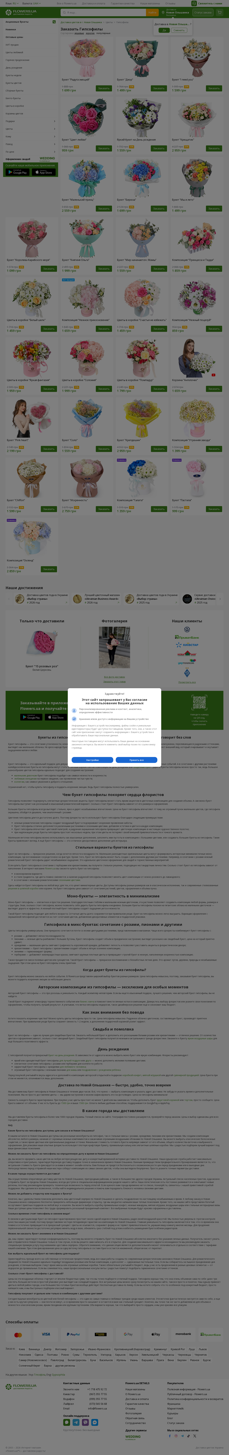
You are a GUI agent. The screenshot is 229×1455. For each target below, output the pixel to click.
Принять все (137, 760)
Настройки (92, 760)
